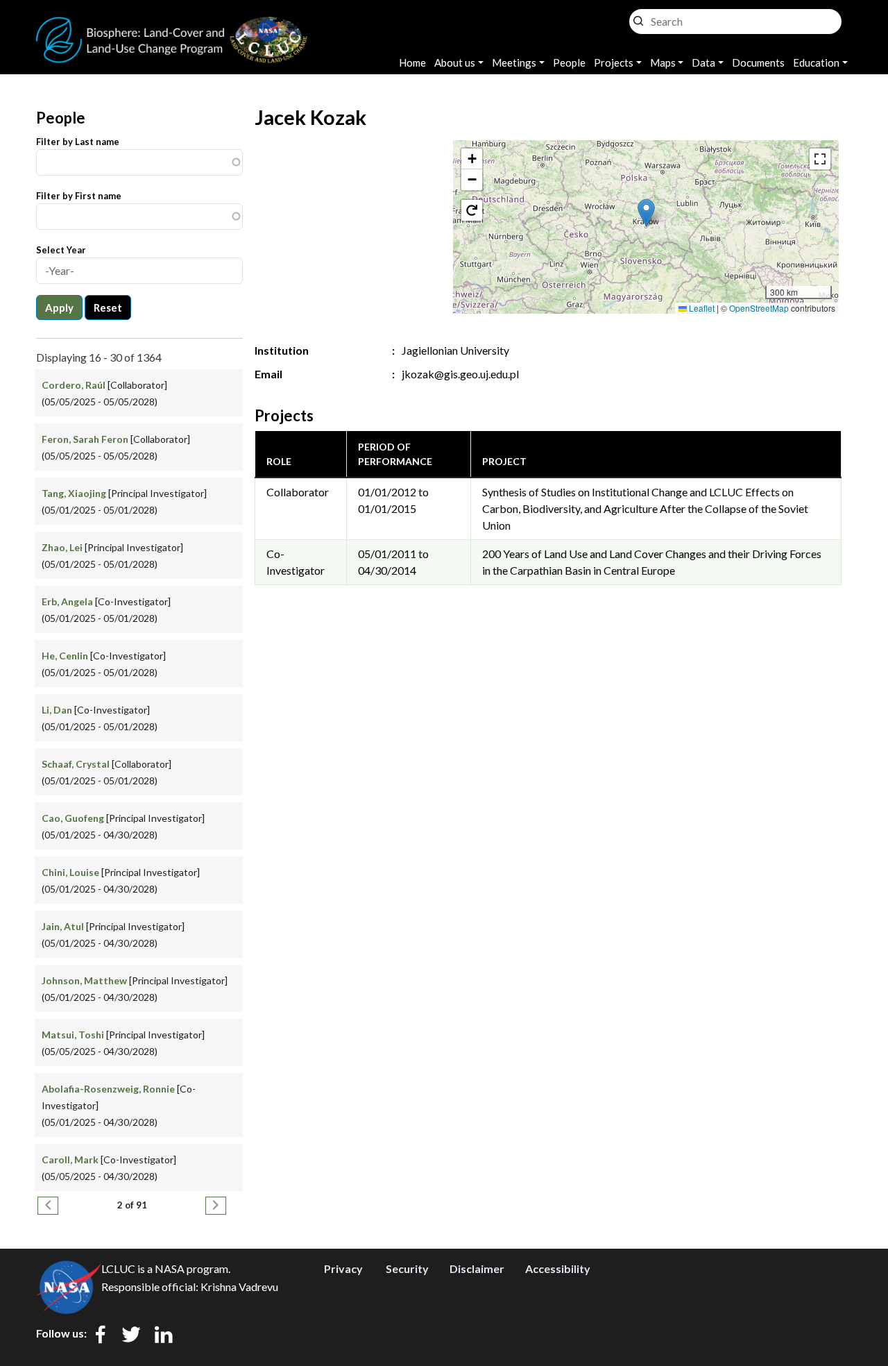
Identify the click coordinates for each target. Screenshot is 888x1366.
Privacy (343, 1268)
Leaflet (701, 308)
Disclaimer (477, 1268)
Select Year (61, 249)
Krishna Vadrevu (239, 1286)
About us (454, 62)
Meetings (514, 62)
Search (638, 17)
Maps (663, 62)
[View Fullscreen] (820, 159)
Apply (59, 307)
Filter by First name (78, 195)
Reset (108, 307)
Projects (613, 62)
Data (703, 62)
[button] (646, 213)
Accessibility (557, 1268)
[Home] (172, 25)
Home (412, 62)
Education (816, 62)
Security (407, 1268)
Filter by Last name (77, 141)
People (569, 62)
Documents (758, 62)
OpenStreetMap (759, 308)
